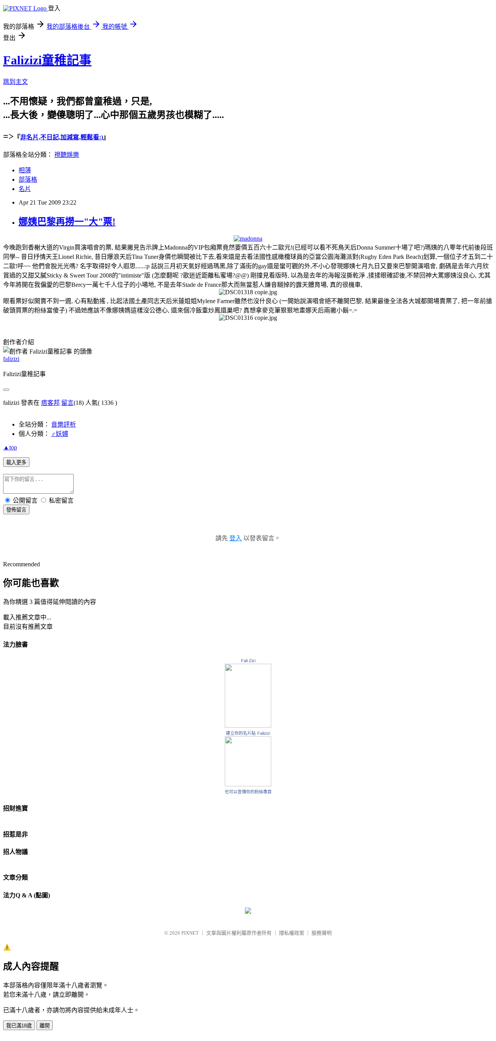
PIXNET (190, 933)
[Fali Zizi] (248, 725)
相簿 (25, 170)
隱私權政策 (291, 933)
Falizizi (263, 733)
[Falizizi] (248, 784)
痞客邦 (50, 402)
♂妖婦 (59, 433)
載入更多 (16, 462)
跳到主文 (15, 81)
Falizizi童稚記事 (47, 60)
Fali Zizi (248, 660)
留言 (67, 402)
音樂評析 (63, 424)
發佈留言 (16, 510)
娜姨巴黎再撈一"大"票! (67, 222)
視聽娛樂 (66, 154)
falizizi (11, 359)
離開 (45, 1026)
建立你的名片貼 (241, 733)
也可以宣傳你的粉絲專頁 (248, 791)
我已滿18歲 (19, 1026)
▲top (10, 447)
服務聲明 (322, 933)
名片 (25, 189)
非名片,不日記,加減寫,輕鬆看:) (61, 137)
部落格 (28, 179)
